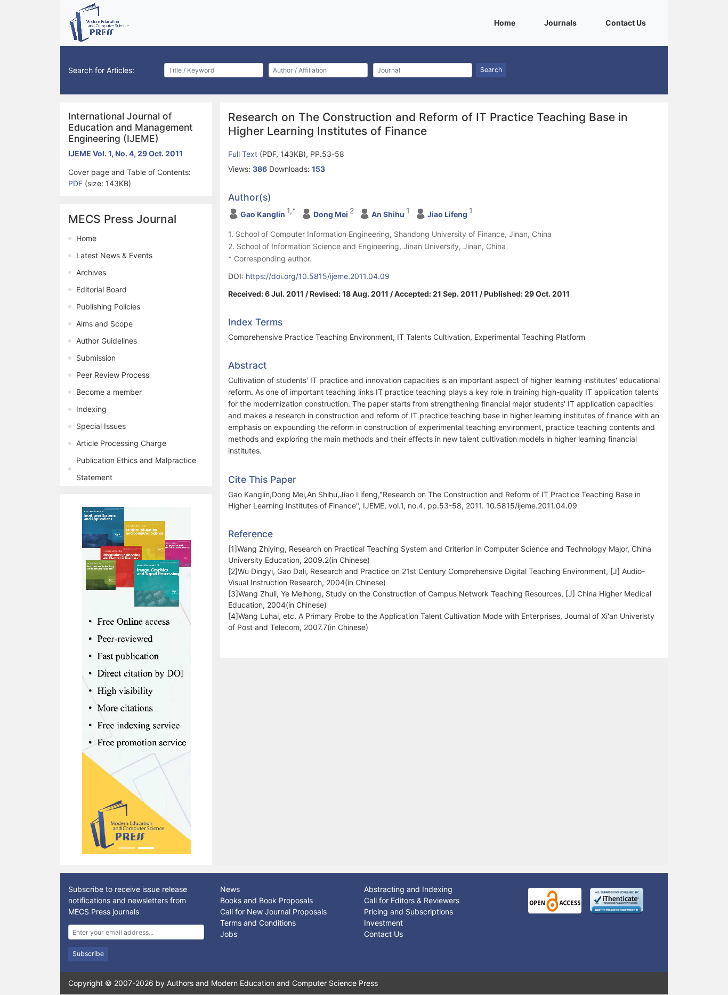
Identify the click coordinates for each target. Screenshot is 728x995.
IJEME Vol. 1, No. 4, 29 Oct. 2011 (125, 153)
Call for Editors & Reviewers (411, 900)
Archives (91, 272)
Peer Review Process (112, 374)
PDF (76, 183)
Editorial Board (101, 289)
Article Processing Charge (121, 443)
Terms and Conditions (258, 922)
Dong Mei (330, 214)
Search (491, 70)
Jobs (228, 933)
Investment (383, 922)
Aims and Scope (104, 323)
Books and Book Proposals (266, 900)
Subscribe (88, 954)
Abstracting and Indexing (408, 889)
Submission (96, 357)
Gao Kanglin (262, 214)
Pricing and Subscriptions (408, 911)
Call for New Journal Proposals (273, 911)
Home (506, 22)
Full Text (244, 153)
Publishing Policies (108, 306)
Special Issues (101, 426)
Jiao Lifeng (447, 214)
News (230, 889)
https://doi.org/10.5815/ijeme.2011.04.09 (318, 276)
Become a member (109, 391)
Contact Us (627, 22)
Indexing (91, 408)
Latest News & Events (114, 255)
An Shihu (388, 214)
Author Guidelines (106, 340)
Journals (562, 22)
